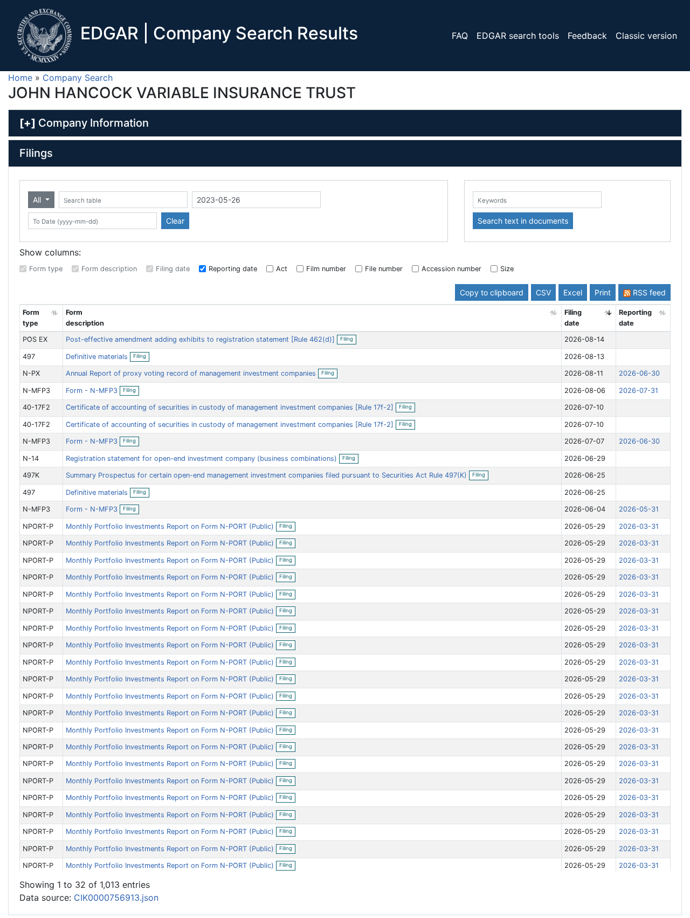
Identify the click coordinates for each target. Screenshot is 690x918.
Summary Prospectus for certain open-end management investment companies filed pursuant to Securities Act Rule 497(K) (267, 475)
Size (507, 269)
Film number (326, 269)
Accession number (451, 269)
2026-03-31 (639, 526)
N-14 (31, 458)
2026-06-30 (639, 373)
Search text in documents (523, 220)
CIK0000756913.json (116, 897)
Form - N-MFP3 (92, 390)
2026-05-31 (639, 509)
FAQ (460, 35)
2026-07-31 (638, 390)
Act (281, 269)
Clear (175, 220)
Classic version (646, 35)
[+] (27, 122)
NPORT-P (38, 526)
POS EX (35, 339)
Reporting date (233, 269)
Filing (348, 339)
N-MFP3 (36, 390)
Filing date (173, 269)
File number (384, 269)
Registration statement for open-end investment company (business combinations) (202, 458)
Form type (46, 269)
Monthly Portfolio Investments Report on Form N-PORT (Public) (171, 526)
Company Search (78, 77)
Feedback (587, 35)
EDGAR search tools (518, 35)
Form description (109, 269)
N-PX (31, 373)
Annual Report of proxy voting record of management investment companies (192, 373)
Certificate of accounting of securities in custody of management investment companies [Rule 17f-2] (231, 407)
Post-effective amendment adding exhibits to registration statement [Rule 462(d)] (201, 339)
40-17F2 (36, 407)
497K (31, 475)
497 (29, 357)
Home (20, 77)
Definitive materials (98, 357)
